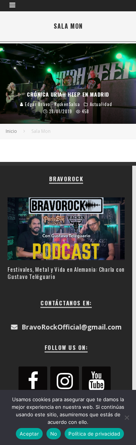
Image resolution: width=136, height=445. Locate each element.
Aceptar (29, 434)
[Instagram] (64, 381)
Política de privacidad (94, 434)
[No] (126, 417)
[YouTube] (96, 381)
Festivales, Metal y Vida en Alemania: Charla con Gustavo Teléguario (66, 273)
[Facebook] (33, 381)
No (53, 434)
